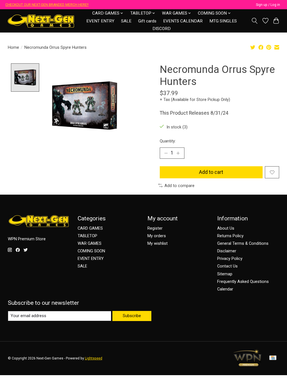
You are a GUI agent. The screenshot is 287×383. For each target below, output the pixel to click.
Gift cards (147, 21)
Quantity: (168, 141)
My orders (156, 235)
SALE (126, 21)
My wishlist (157, 243)
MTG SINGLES (223, 21)
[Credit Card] (272, 358)
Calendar (225, 289)
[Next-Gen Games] (41, 21)
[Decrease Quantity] (166, 153)
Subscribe (132, 315)
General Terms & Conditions (243, 243)
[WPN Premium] (247, 364)
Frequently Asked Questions (243, 281)
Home (13, 47)
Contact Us (227, 266)
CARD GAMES (90, 228)
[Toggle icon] (254, 21)
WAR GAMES (89, 243)
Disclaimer (226, 250)
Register (155, 228)
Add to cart (211, 172)
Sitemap (224, 273)
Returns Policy (230, 235)
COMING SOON (91, 250)
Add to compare (180, 185)
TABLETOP (87, 235)
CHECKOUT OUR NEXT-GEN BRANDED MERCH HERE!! (47, 5)
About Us (225, 228)
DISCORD (161, 28)
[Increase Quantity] (178, 153)
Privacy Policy (229, 258)
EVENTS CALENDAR (183, 21)
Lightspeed (93, 358)
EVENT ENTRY (100, 21)
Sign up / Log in (268, 5)
